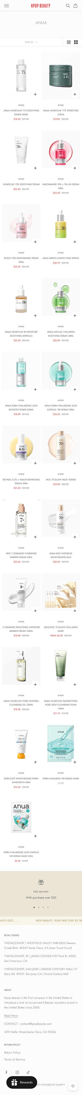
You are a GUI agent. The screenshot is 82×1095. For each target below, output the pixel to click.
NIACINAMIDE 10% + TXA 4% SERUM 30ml (60, 186)
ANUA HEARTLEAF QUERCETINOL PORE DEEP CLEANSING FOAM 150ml (61, 704)
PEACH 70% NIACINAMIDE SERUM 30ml (21, 259)
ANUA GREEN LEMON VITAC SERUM (60, 258)
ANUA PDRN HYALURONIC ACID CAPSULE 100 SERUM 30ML (61, 407)
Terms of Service (14, 1059)
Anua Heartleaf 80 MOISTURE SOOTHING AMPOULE (21, 333)
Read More (11, 1015)
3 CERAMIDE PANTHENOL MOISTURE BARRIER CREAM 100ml (21, 629)
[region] (41, 890)
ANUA (21, 105)
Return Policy (12, 1052)
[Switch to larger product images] (69, 42)
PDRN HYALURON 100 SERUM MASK (61, 778)
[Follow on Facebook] (6, 1072)
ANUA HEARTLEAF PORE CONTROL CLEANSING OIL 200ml (21, 702)
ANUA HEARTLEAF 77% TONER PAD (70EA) (60, 112)
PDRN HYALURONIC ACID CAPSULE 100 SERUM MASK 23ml (21, 854)
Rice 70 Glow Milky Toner (61, 479)
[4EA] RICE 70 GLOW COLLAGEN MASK (61, 629)
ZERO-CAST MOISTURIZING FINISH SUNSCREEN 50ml (21, 780)
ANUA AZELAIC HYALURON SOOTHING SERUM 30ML (61, 333)
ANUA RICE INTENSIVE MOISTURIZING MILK (60, 555)
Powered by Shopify (53, 1084)
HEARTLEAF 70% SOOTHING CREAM (21, 184)
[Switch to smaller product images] (76, 42)
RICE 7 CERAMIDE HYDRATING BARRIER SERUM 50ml (21, 555)
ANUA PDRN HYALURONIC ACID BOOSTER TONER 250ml (21, 407)
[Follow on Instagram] (17, 1072)
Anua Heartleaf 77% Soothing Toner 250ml (21, 112)
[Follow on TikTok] (28, 1072)
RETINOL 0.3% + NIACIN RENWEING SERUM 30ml (21, 481)
